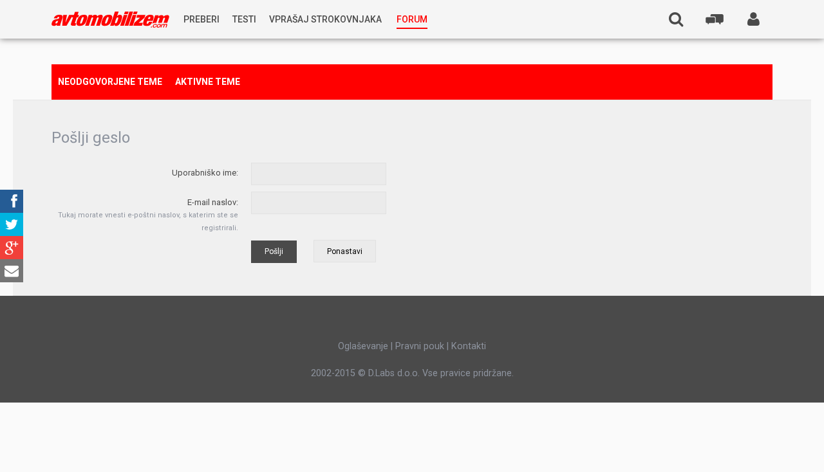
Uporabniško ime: (205, 172)
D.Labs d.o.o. (394, 373)
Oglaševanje (363, 346)
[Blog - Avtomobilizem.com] (110, 20)
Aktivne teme (207, 82)
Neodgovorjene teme (110, 82)
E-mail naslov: (212, 202)
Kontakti (468, 346)
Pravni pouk (419, 346)
